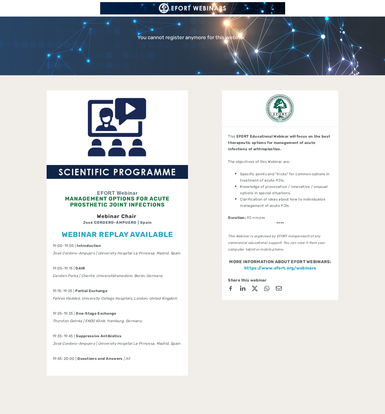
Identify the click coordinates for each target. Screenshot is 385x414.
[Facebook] (230, 289)
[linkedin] (242, 289)
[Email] (278, 289)
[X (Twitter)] (254, 289)
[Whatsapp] (266, 289)
